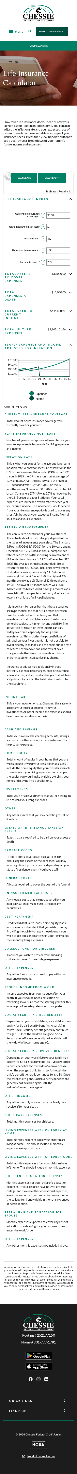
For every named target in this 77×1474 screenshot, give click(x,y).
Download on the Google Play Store (38, 1356)
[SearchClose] (30, 31)
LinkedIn (46, 1379)
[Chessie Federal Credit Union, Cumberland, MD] (38, 13)
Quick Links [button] (20, 1400)
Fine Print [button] (19, 1410)
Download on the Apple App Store (38, 1366)
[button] (38, 199)
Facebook (31, 1379)
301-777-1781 (45, 1342)
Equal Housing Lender (41, 1456)
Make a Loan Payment (52, 31)
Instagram (38, 1379)
